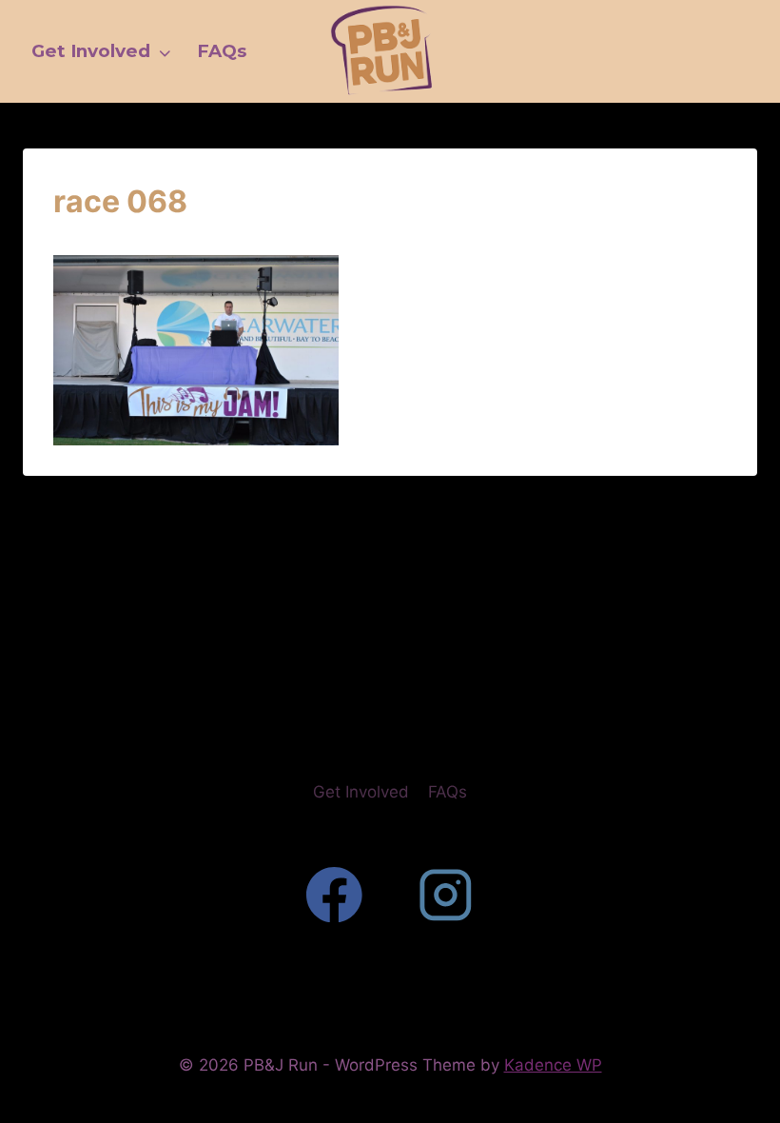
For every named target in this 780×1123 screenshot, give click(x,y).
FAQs (447, 791)
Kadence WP (553, 1064)
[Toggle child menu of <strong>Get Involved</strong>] (164, 51)
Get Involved (361, 791)
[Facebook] (334, 895)
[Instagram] (445, 895)
